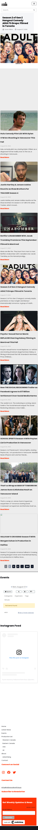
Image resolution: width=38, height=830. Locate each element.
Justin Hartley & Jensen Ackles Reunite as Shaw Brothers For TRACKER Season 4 (19, 172)
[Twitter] (14, 772)
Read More (4, 157)
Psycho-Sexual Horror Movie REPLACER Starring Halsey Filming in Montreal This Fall (19, 321)
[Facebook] (9, 772)
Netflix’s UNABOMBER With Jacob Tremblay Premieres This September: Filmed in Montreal (19, 223)
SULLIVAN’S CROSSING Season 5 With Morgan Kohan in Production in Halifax (19, 524)
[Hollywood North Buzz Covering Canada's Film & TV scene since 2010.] (4, 3)
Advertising (7, 757)
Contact (5, 760)
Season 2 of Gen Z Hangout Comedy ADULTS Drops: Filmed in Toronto (15, 22)
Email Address (8, 810)
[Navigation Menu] (34, 3)
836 (27, 566)
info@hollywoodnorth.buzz (11, 787)
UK (3, 750)
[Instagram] (3, 772)
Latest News (6, 730)
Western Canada (9, 740)
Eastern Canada (9, 743)
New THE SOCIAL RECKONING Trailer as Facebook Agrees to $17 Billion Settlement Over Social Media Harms (19, 374)
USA (4, 747)
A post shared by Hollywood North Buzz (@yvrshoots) (19, 679)
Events (4, 733)
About (4, 753)
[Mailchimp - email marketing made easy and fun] (14, 824)
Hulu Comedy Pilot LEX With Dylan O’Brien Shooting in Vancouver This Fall (19, 120)
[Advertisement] (19, 87)
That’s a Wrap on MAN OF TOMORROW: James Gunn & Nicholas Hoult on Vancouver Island (19, 472)
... (22, 566)
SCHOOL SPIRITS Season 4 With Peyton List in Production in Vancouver (19, 425)
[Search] (34, 10)
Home (4, 726)
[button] (16, 63)
